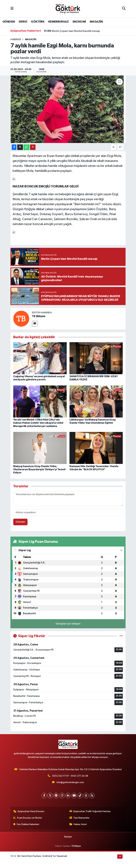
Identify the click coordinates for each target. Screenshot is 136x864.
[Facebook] (44, 795)
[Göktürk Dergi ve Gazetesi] (67, 8)
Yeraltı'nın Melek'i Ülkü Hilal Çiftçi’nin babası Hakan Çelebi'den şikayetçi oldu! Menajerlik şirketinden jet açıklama (38, 422)
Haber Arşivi (80, 824)
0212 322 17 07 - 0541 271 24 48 (70, 776)
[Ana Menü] (12, 8)
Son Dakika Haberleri (28, 824)
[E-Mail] (34, 323)
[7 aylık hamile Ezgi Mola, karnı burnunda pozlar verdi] (68, 109)
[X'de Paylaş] (20, 147)
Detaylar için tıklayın (68, 623)
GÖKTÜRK (37, 21)
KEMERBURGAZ (58, 21)
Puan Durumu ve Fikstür (29, 818)
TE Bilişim (38, 316)
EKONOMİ (79, 21)
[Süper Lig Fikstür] (121, 636)
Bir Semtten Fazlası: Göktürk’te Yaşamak (42, 856)
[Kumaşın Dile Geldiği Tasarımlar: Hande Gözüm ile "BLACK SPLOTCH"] (96, 448)
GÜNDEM (8, 21)
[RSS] (92, 795)
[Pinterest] (56, 795)
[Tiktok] (80, 795)
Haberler (15, 39)
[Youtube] (74, 795)
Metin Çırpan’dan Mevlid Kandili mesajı (72, 31)
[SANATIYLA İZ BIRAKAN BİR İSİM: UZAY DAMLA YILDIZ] (96, 358)
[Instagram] (62, 795)
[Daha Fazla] (32, 147)
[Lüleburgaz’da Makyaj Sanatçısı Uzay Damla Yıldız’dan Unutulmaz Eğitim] (96, 401)
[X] (50, 795)
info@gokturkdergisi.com (70, 782)
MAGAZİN (96, 21)
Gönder (20, 521)
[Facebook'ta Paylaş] (14, 147)
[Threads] (86, 795)
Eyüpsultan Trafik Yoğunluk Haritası (92, 811)
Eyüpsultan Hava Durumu (31, 811)
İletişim (68, 836)
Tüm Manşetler (81, 818)
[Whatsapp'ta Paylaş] (26, 147)
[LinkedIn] (68, 795)
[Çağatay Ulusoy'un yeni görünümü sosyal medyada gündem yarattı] (40, 358)
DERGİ (23, 21)
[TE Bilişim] (21, 318)
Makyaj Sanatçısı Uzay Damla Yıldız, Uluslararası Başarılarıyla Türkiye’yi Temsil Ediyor (39, 469)
